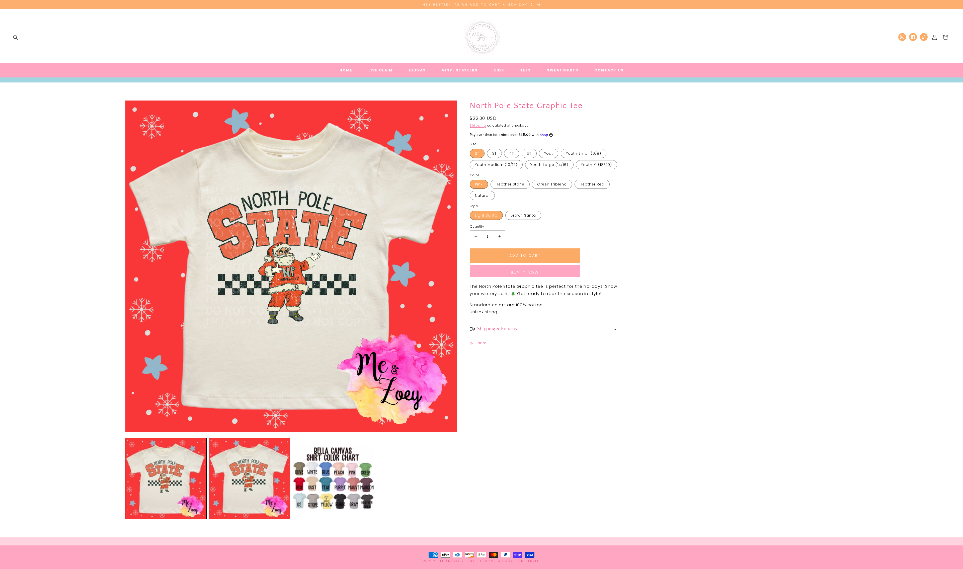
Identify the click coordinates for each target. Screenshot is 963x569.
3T (494, 153)
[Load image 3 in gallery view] (333, 478)
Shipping (478, 125)
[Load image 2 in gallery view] (249, 478)
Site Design (481, 561)
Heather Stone (510, 184)
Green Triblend (552, 184)
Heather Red (592, 184)
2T (477, 153)
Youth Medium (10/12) (496, 164)
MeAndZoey (452, 561)
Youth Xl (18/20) (596, 164)
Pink (479, 184)
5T (529, 153)
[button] (15, 37)
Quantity (477, 226)
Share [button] (481, 342)
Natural (482, 195)
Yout (548, 153)
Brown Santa (523, 215)
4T (511, 153)
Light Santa (486, 215)
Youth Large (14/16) (549, 164)
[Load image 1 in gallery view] (165, 478)
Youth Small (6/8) (583, 153)
